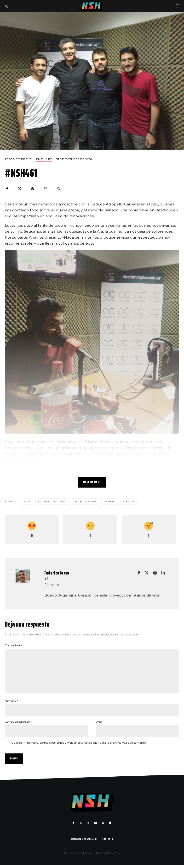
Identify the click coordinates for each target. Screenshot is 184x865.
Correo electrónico (18, 721)
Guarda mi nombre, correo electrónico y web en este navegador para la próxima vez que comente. (78, 742)
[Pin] (32, 189)
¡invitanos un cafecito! (84, 838)
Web (99, 721)
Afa (28, 501)
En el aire (44, 159)
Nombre (11, 700)
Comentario (14, 645)
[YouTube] (95, 823)
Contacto (107, 838)
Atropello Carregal (53, 501)
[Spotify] (103, 823)
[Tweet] (19, 189)
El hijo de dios (86, 501)
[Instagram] (88, 823)
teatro (129, 501)
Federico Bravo (18, 159)
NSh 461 (110, 501)
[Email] (45, 189)
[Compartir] (7, 189)
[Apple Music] (110, 823)
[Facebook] (73, 823)
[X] (81, 823)
